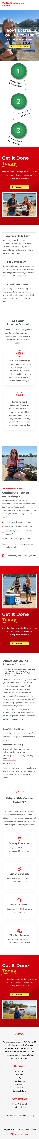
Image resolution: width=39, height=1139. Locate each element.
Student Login (19, 1071)
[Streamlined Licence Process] (19, 395)
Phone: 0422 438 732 (19, 1104)
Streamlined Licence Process (19, 403)
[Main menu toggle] (34, 4)
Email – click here (19, 1107)
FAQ (19, 1078)
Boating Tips (19, 1084)
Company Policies (19, 1091)
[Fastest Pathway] (19, 353)
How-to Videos (19, 1081)
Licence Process (19, 1074)
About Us (19, 1087)
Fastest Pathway (19, 360)
